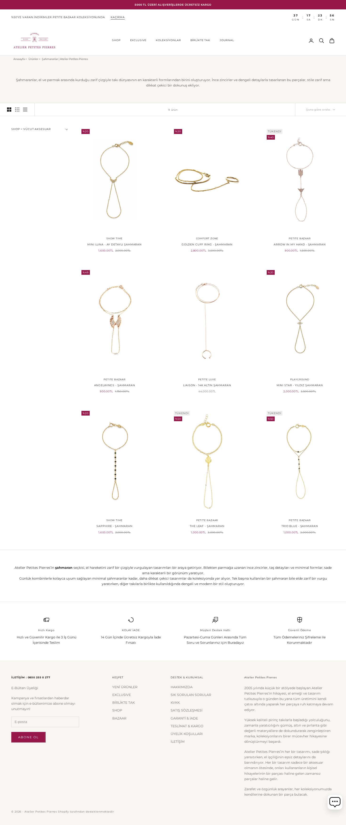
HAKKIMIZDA (182, 687)
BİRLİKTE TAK (200, 40)
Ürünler (33, 59)
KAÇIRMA (118, 17)
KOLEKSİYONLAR (168, 40)
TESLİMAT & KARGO (187, 726)
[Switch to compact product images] (25, 109)
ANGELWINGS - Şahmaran (114, 385)
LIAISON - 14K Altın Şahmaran (207, 385)
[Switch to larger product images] (9, 109)
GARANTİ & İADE (184, 718)
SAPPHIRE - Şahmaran (114, 526)
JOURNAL (227, 40)
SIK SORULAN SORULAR (191, 695)
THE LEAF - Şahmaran (207, 526)
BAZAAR (119, 718)
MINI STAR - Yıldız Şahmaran (300, 385)
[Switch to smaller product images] (17, 109)
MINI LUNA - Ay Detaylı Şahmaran (114, 244)
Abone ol (28, 737)
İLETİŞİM (178, 741)
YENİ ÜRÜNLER (124, 687)
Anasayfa (19, 59)
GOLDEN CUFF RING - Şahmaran (207, 244)
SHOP (116, 40)
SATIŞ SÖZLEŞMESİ (186, 710)
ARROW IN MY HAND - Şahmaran (300, 244)
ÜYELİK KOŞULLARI (187, 734)
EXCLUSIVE (138, 40)
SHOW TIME (114, 238)
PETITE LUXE (207, 379)
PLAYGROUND (299, 379)
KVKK (175, 702)
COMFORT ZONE (207, 238)
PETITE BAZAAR (299, 238)
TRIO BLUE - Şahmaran (300, 526)
